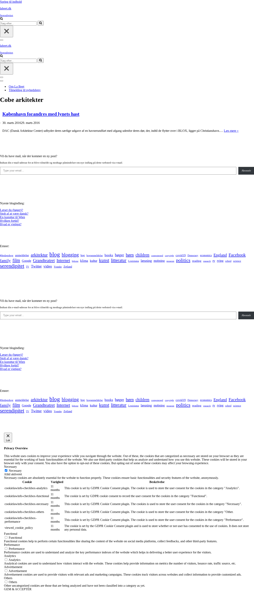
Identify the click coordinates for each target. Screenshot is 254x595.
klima (84, 261)
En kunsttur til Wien (12, 217)
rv (214, 260)
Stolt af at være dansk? (14, 213)
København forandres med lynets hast (40, 114)
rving (220, 260)
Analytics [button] (10, 556)
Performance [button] (12, 544)
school (228, 261)
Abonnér (246, 170)
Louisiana (133, 261)
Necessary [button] (10, 466)
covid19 (181, 255)
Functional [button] (10, 533)
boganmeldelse (95, 255)
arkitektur (39, 255)
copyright (169, 255)
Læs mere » (231, 130)
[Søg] (1, 19)
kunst (104, 260)
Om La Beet (16, 86)
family (5, 260)
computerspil (157, 255)
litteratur (118, 260)
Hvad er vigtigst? (10, 224)
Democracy (193, 255)
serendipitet (12, 266)
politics (183, 260)
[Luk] (6, 31)
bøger (119, 255)
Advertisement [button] (13, 567)
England (220, 255)
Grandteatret (44, 260)
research (207, 261)
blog (54, 254)
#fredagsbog (6, 255)
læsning (146, 261)
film (16, 260)
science (237, 261)
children (142, 255)
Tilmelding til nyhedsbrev (25, 90)
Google (26, 260)
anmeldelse (22, 255)
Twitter (36, 266)
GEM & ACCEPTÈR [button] (18, 589)
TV (27, 266)
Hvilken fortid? (9, 220)
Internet (63, 260)
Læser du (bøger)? (11, 210)
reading (196, 260)
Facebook (237, 254)
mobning (159, 260)
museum (170, 261)
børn (130, 254)
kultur (93, 260)
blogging (70, 254)
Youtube (58, 267)
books (109, 255)
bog (83, 255)
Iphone (75, 261)
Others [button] (8, 578)
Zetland (68, 266)
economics (206, 255)
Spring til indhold (11, 1)
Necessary (15, 470)
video (47, 266)
